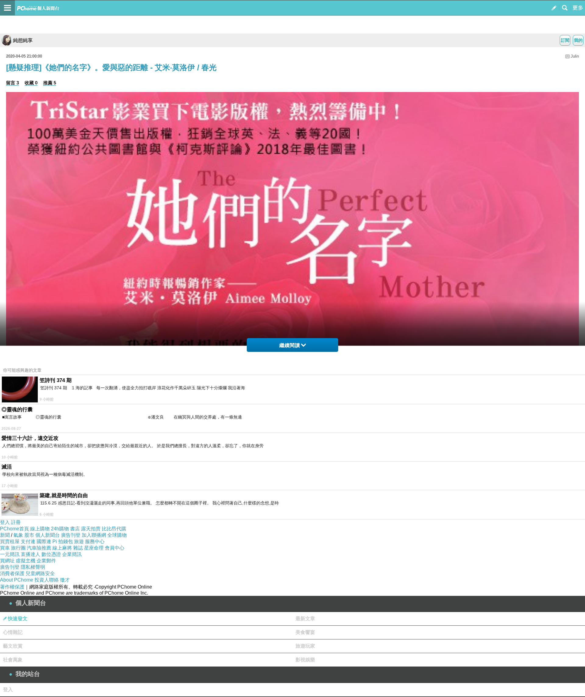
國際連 (44, 541)
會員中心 (114, 547)
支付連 (28, 541)
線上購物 (40, 528)
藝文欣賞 (13, 646)
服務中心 (95, 541)
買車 (5, 547)
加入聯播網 (94, 535)
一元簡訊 (10, 554)
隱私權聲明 (33, 567)
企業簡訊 (72, 554)
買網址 (7, 560)
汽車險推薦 (39, 547)
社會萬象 (13, 659)
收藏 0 (31, 82)
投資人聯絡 (46, 579)
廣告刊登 (70, 535)
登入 (5, 522)
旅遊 (79, 541)
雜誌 (78, 547)
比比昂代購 (114, 528)
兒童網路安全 (40, 573)
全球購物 (117, 535)
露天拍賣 (91, 528)
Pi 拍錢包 (62, 541)
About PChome (16, 579)
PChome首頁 (14, 528)
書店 (75, 528)
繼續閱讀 (289, 345)
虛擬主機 (25, 560)
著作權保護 (12, 586)
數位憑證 (51, 554)
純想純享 (23, 40)
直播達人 (30, 554)
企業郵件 (46, 560)
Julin (575, 56)
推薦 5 (49, 82)
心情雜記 (13, 632)
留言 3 (12, 82)
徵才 (65, 579)
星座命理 (94, 547)
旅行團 (18, 547)
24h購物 (60, 528)
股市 (29, 535)
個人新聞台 (47, 535)
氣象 (18, 535)
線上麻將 (62, 547)
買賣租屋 (10, 541)
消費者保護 (12, 573)
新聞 (5, 535)
